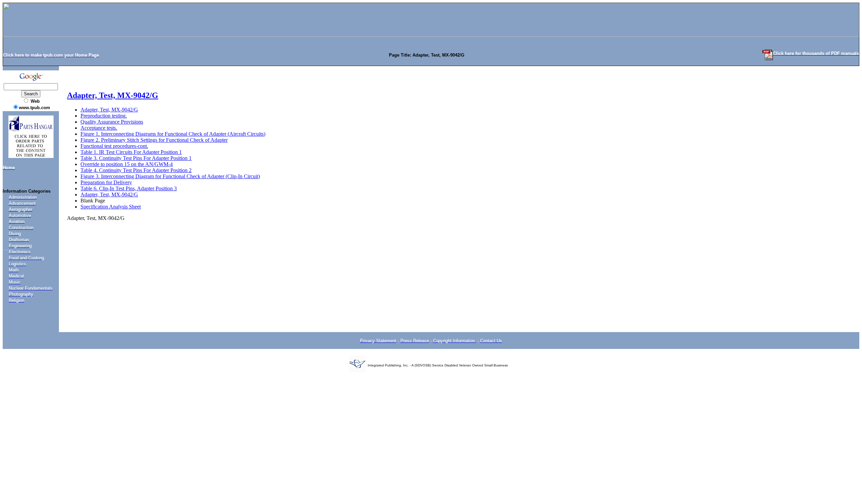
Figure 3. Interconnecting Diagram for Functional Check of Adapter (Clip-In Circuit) (170, 176)
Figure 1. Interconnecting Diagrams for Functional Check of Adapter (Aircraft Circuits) (172, 134)
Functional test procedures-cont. (114, 146)
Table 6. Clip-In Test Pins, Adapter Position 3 (128, 188)
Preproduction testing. (103, 116)
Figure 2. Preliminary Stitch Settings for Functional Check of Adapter (154, 140)
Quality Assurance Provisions (111, 122)
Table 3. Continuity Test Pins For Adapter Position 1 (136, 158)
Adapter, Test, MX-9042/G (112, 95)
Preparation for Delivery (106, 182)
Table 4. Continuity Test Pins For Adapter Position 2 (136, 170)
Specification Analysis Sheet (110, 206)
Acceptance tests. (98, 128)
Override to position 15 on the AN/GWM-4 (126, 164)
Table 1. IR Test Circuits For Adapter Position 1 (131, 152)
